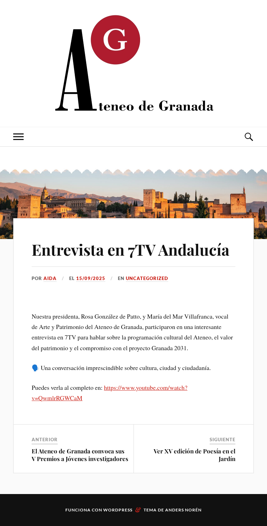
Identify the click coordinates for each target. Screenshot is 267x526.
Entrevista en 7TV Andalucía (130, 249)
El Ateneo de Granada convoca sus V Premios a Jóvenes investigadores (80, 454)
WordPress (117, 509)
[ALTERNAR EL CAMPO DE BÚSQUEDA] (248, 136)
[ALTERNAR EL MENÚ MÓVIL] (18, 136)
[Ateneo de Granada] (133, 62)
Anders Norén (183, 509)
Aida (50, 278)
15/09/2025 (90, 278)
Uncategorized (147, 278)
